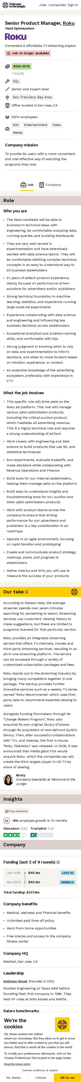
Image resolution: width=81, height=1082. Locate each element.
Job (30, 185)
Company (53, 185)
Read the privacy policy (17, 1064)
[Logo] (13, 5)
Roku (69, 23)
